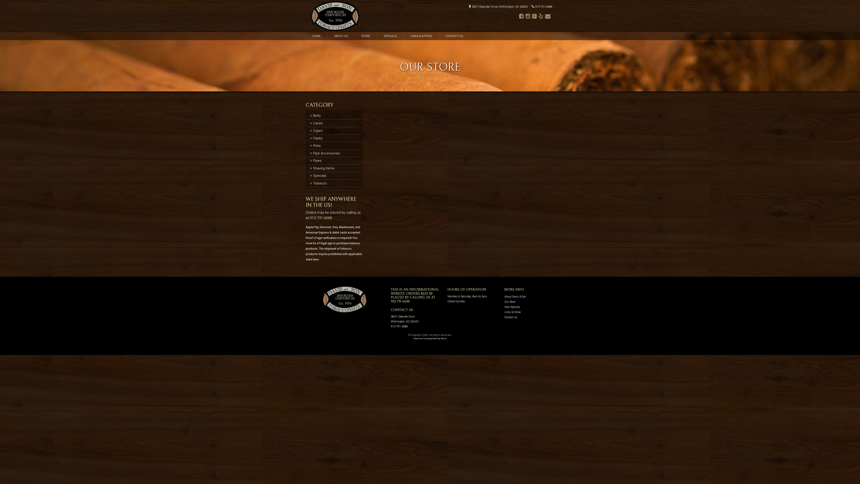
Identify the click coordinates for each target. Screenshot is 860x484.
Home (316, 36)
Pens (316, 146)
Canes (317, 123)
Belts (316, 116)
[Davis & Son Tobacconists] (335, 16)
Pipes (317, 161)
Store (365, 36)
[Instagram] (528, 16)
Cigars (317, 131)
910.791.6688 (543, 6)
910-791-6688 (321, 218)
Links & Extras (421, 36)
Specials (390, 36)
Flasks (317, 138)
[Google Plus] (534, 16)
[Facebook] (521, 16)
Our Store (509, 301)
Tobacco (319, 183)
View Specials (512, 307)
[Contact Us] (547, 16)
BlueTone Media (439, 338)
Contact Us (454, 36)
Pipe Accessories (326, 153)
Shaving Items (323, 168)
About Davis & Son (515, 296)
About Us (341, 36)
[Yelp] (541, 16)
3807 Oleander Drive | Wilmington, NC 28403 (500, 6)
